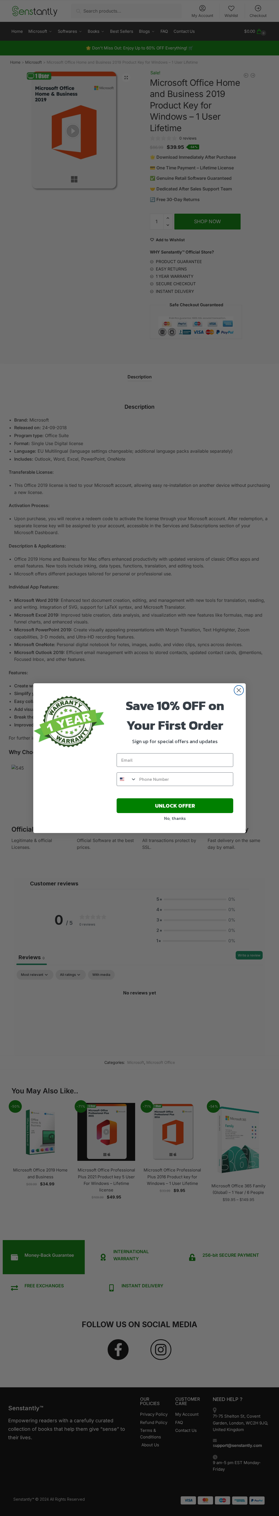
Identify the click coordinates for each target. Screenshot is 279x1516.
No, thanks (175, 818)
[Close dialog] (239, 690)
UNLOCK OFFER (175, 806)
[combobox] (127, 779)
